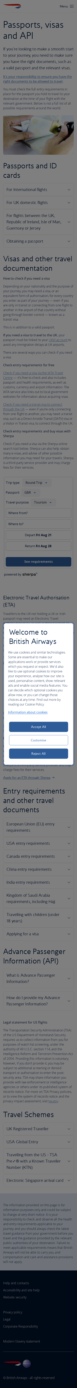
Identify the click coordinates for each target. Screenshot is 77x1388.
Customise (38, 740)
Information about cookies (28, 712)
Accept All (38, 727)
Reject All (38, 754)
